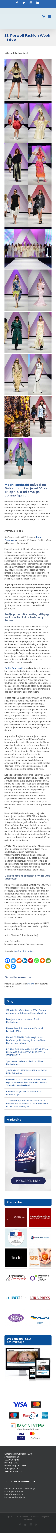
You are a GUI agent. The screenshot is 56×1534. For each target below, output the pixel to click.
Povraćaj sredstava (13, 1494)
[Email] (48, 960)
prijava (30, 983)
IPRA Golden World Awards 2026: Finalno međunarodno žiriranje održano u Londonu (26, 1012)
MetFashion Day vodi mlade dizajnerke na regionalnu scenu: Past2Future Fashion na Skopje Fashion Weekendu (26, 1082)
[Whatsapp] (36, 960)
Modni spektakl (16, 485)
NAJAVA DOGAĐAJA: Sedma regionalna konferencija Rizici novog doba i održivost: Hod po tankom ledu (26, 1040)
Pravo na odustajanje (14, 1497)
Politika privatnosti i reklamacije (19, 1488)
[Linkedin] (24, 960)
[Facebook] (7, 960)
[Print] (42, 960)
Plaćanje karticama (13, 1491)
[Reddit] (19, 960)
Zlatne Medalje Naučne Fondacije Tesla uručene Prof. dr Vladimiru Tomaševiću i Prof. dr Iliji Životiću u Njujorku (27, 1103)
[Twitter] (13, 960)
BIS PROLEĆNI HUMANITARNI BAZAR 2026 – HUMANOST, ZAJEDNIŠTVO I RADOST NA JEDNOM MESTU (27, 1052)
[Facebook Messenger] (13, 966)
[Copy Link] (7, 966)
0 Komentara (28, 951)
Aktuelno (17, 951)
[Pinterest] (30, 960)
